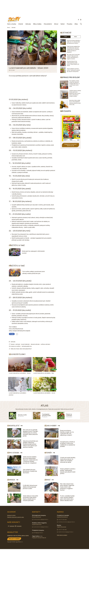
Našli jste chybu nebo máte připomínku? (21, 348)
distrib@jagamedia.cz (38, 532)
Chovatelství (48, 24)
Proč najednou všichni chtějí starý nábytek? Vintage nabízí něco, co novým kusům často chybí (74, 83)
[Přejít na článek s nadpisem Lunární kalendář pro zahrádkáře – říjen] (44, 364)
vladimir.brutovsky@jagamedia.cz (65, 532)
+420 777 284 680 (62, 529)
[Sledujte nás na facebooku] (78, 20)
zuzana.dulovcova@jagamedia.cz (41, 527)
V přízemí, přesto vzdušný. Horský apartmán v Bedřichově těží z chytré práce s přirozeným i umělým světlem (75, 93)
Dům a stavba (11, 24)
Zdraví (56, 24)
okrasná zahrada (35, 344)
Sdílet (12, 334)
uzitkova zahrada (45, 344)
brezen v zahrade (15, 344)
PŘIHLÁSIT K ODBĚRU (14, 538)
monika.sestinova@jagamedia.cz (41, 519)
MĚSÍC (75, 36)
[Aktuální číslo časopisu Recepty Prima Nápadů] (71, 142)
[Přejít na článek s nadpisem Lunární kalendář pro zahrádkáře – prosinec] (19, 384)
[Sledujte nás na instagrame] (81, 20)
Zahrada (28, 24)
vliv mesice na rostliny (15, 346)
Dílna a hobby (37, 24)
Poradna (69, 24)
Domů (8, 27)
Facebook (11, 526)
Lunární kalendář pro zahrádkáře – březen (20, 373)
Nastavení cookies (11, 515)
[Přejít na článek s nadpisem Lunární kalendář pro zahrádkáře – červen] (44, 384)
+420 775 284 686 (62, 519)
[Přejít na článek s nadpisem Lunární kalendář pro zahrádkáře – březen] (19, 364)
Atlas (76, 24)
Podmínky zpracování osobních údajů (15, 517)
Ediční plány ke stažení (62, 535)
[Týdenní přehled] (17, 334)
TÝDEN (65, 36)
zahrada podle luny (27, 346)
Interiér (20, 24)
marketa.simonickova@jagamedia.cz (66, 522)
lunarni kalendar (25, 344)
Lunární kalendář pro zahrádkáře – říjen (43, 373)
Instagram (19, 526)
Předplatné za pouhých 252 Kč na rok (70, 145)
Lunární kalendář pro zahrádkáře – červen (44, 393)
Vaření (62, 24)
